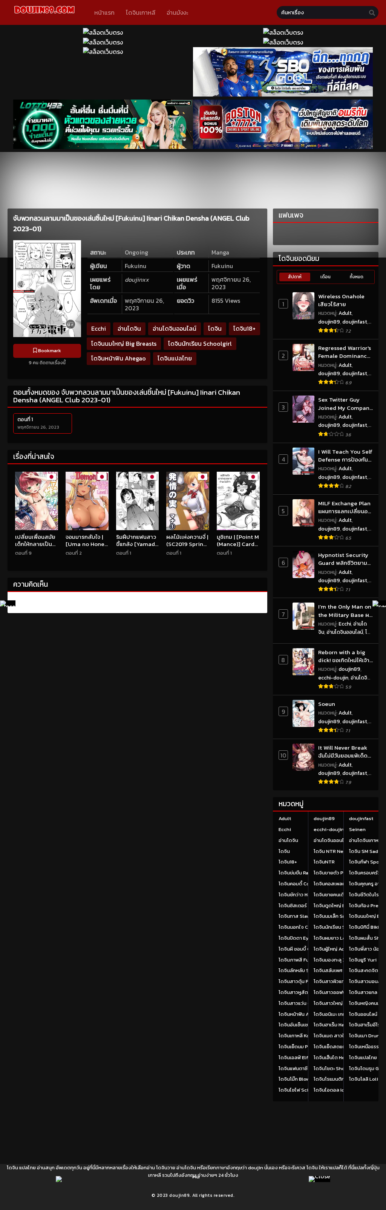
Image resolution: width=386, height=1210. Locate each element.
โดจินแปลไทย (175, 358)
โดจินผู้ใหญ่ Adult (332, 948)
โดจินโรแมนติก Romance (340, 1079)
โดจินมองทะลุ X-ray (335, 959)
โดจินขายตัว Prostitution (341, 872)
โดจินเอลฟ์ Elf (293, 1057)
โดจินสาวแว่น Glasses (302, 1003)
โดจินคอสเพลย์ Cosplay (339, 883)
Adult (345, 313)
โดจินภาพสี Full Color (302, 959)
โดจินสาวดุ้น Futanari (302, 981)
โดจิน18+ (244, 328)
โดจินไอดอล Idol (331, 1089)
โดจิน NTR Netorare (336, 851)
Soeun (326, 704)
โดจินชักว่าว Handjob (301, 894)
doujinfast (354, 322)
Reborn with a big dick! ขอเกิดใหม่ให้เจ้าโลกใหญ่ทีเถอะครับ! (343, 656)
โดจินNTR (324, 861)
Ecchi (98, 328)
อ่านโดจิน (129, 328)
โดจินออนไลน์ (363, 1014)
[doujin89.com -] (44, 14)
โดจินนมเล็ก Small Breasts (342, 916)
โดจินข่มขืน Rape (296, 872)
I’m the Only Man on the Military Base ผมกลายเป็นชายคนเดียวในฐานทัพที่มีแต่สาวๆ (345, 611)
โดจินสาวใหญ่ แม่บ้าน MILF (341, 1003)
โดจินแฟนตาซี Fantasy (302, 1068)
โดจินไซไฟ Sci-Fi (297, 1089)
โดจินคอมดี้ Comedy (301, 883)
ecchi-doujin (333, 678)
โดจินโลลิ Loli (363, 1079)
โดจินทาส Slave (295, 916)
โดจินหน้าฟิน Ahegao (118, 358)
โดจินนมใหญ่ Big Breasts (123, 343)
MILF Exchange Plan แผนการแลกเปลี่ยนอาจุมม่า (344, 507)
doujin (255, 1167)
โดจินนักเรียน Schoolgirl (200, 343)
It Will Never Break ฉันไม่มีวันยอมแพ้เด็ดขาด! (343, 752)
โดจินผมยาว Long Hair (337, 938)
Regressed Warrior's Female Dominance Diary (344, 352)
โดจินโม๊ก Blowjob (298, 1079)
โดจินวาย (165, 1167)
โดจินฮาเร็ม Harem (333, 1024)
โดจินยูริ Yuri (363, 959)
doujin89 (329, 322)
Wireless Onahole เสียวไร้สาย (341, 300)
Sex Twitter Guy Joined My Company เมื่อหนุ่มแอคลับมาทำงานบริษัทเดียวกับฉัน (345, 404)
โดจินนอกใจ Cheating (302, 927)
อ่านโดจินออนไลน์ (174, 328)
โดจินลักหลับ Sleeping (303, 970)
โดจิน (215, 328)
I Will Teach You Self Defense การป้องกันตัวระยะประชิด (345, 456)
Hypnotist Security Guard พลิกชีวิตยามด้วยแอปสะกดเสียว (343, 559)
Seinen (357, 829)
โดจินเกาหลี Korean (299, 1035)
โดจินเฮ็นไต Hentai (334, 1057)
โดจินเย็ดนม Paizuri (300, 1046)
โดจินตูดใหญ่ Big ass (336, 905)
